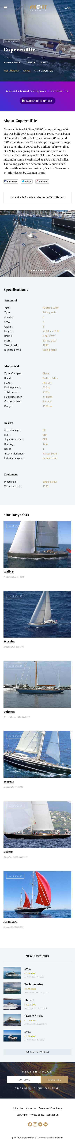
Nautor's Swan (11, 62)
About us (31, 1108)
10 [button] (45, 270)
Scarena (8, 781)
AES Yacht (28, 1024)
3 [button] (33, 270)
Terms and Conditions (50, 1108)
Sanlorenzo (29, 1008)
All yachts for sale (37, 1051)
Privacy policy (37, 1114)
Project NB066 (33, 1016)
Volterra (9, 711)
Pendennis (8, 577)
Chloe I (29, 1000)
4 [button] (34, 270)
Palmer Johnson (10, 717)
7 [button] (40, 270)
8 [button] (41, 270)
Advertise (18, 1108)
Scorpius (9, 641)
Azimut (27, 977)
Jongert (6, 647)
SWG (27, 968)
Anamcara (10, 921)
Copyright (22, 1114)
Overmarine (29, 992)
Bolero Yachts (9, 857)
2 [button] (31, 270)
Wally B (8, 571)
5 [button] (36, 270)
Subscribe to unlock (39, 101)
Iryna (27, 1031)
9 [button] (43, 270)
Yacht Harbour (38, 8)
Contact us (52, 1114)
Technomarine (33, 984)
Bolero (8, 852)
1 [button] (29, 270)
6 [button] (38, 270)
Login (68, 7)
